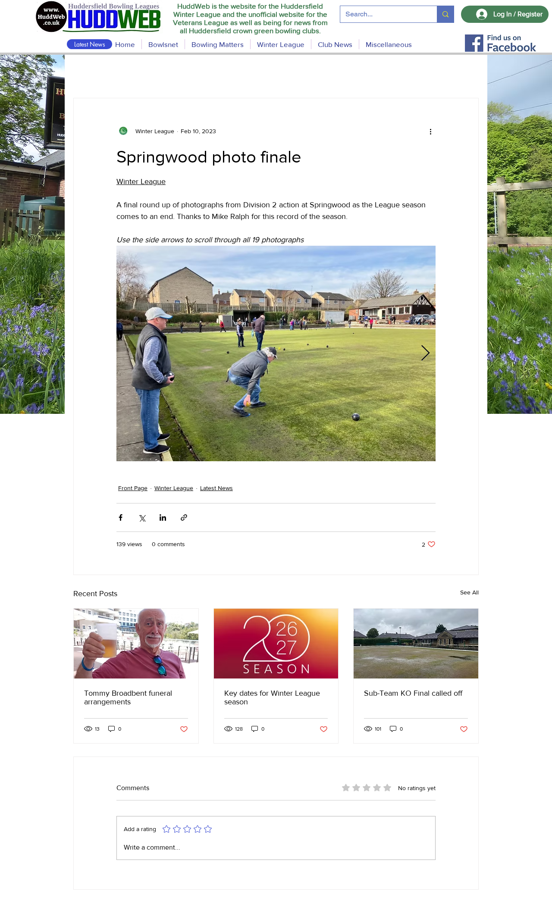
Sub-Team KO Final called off (413, 693)
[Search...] (445, 14)
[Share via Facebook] (120, 517)
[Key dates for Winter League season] (276, 643)
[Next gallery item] (425, 353)
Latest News (216, 488)
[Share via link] (184, 517)
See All (469, 592)
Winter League (173, 488)
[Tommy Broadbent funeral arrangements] (136, 643)
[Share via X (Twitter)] (142, 517)
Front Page (132, 488)
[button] (217, 44)
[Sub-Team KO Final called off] (416, 643)
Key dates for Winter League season (272, 697)
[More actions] (430, 131)
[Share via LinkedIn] (163, 517)
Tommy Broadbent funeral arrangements (128, 697)
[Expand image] (276, 353)
